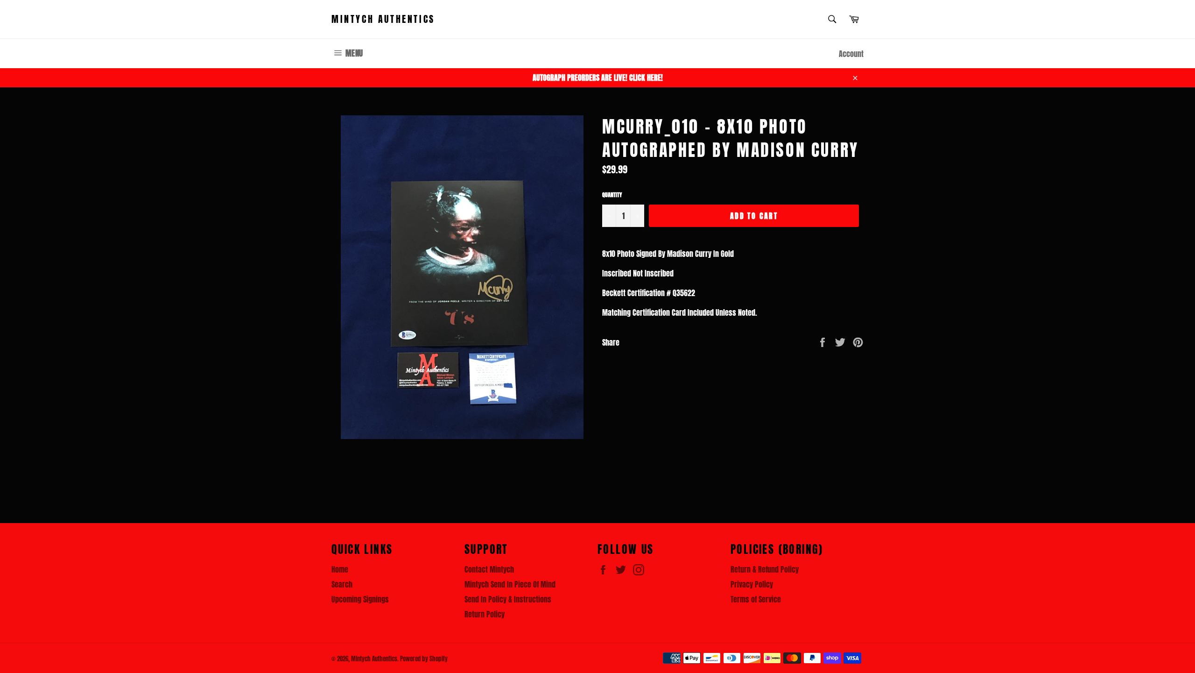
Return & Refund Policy (765, 569)
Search (341, 584)
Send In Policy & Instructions (507, 599)
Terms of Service (756, 599)
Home (339, 569)
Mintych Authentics (383, 19)
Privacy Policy (752, 584)
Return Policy (484, 614)
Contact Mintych (489, 569)
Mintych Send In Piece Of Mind (509, 584)
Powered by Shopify (424, 658)
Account (851, 53)
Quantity (612, 195)
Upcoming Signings (360, 599)
